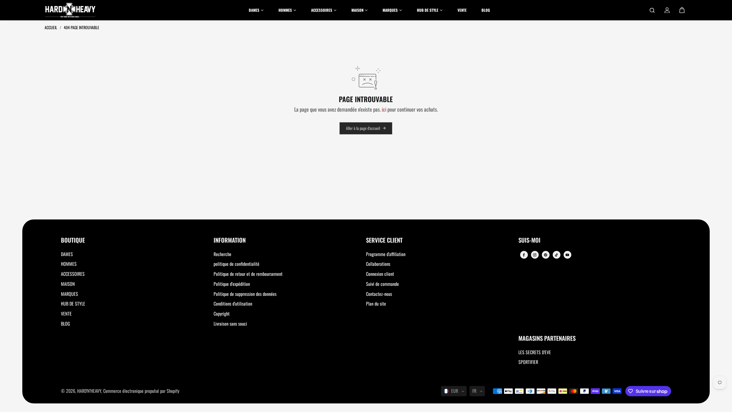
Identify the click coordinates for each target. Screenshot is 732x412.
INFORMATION (230, 240)
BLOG (65, 323)
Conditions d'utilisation (233, 303)
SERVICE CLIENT (384, 240)
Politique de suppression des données (245, 293)
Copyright (222, 313)
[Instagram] (534, 254)
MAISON (68, 283)
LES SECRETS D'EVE (534, 352)
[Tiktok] (556, 254)
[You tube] (567, 254)
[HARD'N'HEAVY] (70, 10)
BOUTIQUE (73, 240)
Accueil (51, 27)
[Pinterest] (545, 254)
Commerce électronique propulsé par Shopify (141, 390)
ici (384, 109)
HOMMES (69, 263)
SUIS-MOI (529, 240)
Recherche (222, 254)
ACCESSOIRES (73, 273)
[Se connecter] (667, 10)
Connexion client (380, 273)
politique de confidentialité (236, 263)
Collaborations (378, 263)
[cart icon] (682, 10)
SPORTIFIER (528, 361)
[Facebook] (523, 254)
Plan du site (376, 303)
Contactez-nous (379, 293)
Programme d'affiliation (385, 254)
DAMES (67, 254)
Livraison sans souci (230, 323)
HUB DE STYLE (73, 303)
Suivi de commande (382, 283)
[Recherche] (652, 10)
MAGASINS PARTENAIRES (547, 338)
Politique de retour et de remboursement (248, 273)
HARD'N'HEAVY (89, 390)
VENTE (66, 313)
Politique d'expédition (232, 283)
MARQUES (69, 293)
